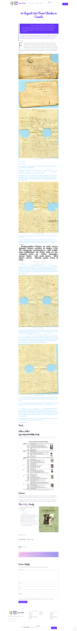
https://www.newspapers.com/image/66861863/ (35, 501)
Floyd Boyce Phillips (26, 25)
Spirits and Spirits (22, 3)
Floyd (19, 437)
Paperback (25, 513)
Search (49, 2)
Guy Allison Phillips (52, 437)
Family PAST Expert (33, 611)
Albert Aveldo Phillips (31, 522)
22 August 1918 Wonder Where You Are (49, 553)
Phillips (47, 20)
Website (20, 593)
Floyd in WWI (43, 20)
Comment (20, 569)
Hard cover (25, 511)
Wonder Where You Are (23, 428)
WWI (32, 539)
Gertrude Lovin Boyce (40, 437)
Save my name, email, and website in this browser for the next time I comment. (37, 599)
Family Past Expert (12, 618)
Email (19, 588)
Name (20, 582)
